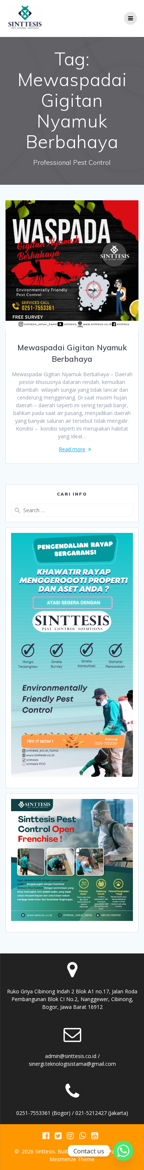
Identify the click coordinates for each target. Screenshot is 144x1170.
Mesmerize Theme (72, 1159)
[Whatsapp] (123, 1151)
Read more (72, 449)
